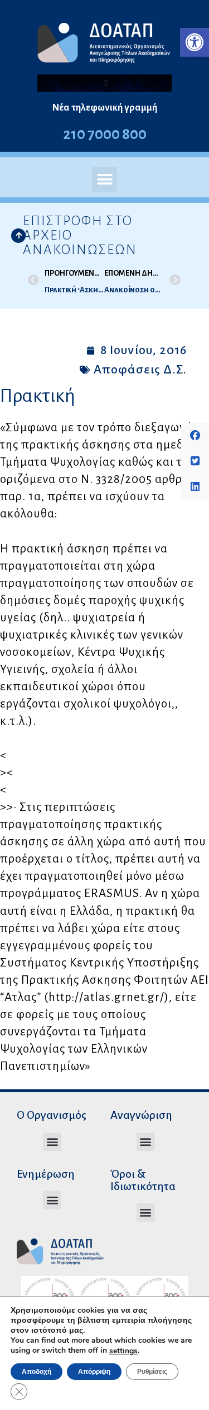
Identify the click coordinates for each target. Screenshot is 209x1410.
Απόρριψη (94, 1371)
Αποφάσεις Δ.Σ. (140, 369)
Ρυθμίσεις (152, 1371)
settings (123, 1351)
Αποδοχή (36, 1371)
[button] (194, 42)
